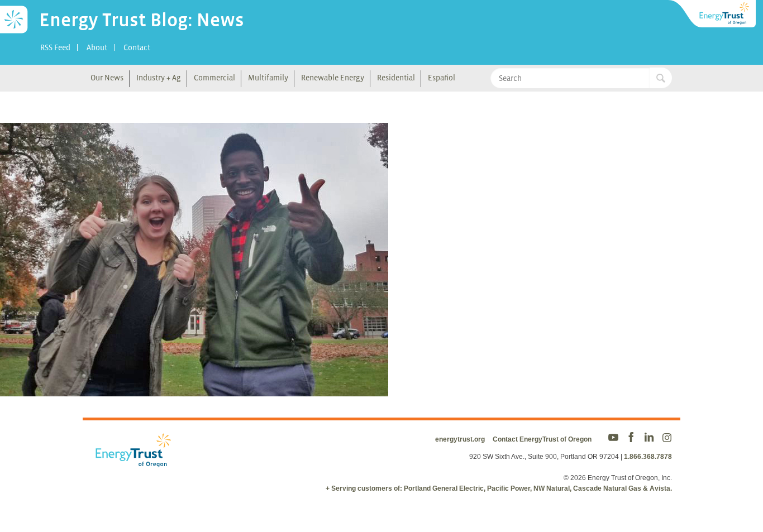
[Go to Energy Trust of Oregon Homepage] (712, 14)
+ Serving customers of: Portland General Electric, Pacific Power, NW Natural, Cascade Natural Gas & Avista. (499, 488)
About (97, 47)
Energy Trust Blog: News (141, 19)
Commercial (214, 77)
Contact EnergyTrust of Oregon (542, 439)
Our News (106, 77)
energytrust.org (460, 439)
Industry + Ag (158, 77)
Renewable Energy (332, 77)
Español (441, 77)
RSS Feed (55, 47)
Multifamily (268, 77)
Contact (136, 47)
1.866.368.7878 (648, 457)
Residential (396, 77)
